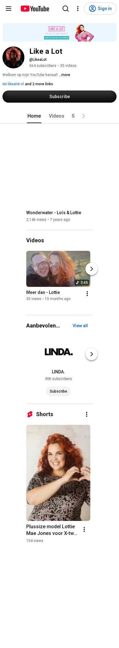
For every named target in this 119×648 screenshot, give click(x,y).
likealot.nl (15, 84)
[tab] (34, 116)
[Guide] (8, 8)
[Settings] (77, 8)
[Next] (91, 269)
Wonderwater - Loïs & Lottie (53, 212)
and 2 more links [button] (39, 84)
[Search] (65, 8)
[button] (83, 116)
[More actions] (87, 293)
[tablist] (59, 116)
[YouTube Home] (34, 8)
